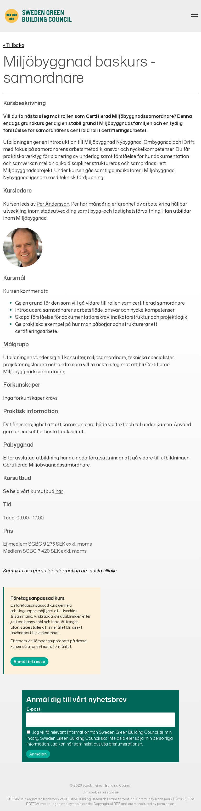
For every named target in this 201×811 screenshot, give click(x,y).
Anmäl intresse (29, 661)
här (59, 491)
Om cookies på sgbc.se (100, 792)
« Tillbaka (13, 45)
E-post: (34, 709)
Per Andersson (53, 203)
